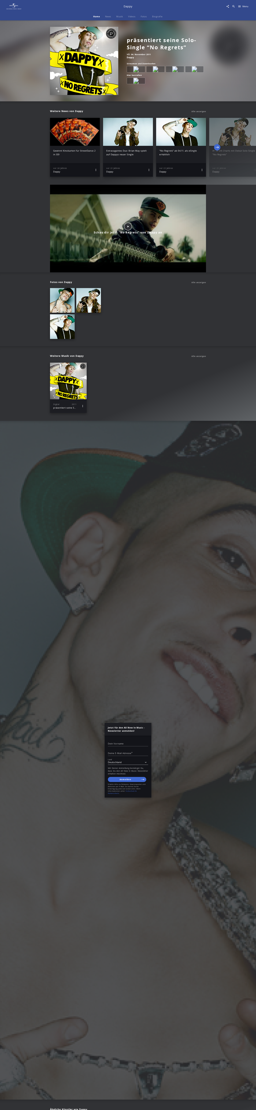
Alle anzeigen (198, 111)
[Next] (217, 147)
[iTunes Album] (195, 70)
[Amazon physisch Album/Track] (136, 81)
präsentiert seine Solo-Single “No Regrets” (161, 43)
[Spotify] (156, 70)
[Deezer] (175, 70)
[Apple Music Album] (136, 70)
